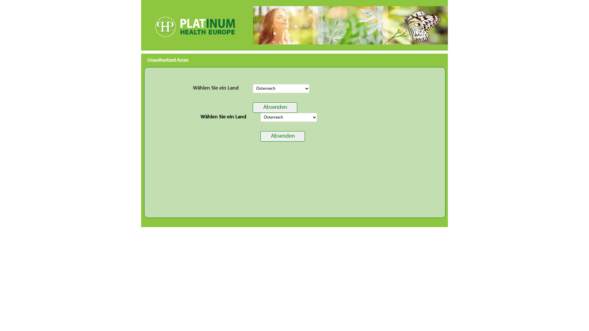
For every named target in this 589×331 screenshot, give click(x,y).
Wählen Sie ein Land (216, 88)
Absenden (275, 107)
